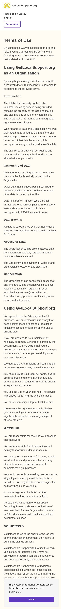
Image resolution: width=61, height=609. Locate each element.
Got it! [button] (32, 599)
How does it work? (15, 13)
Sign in (8, 17)
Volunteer (12, 24)
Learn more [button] (15, 592)
